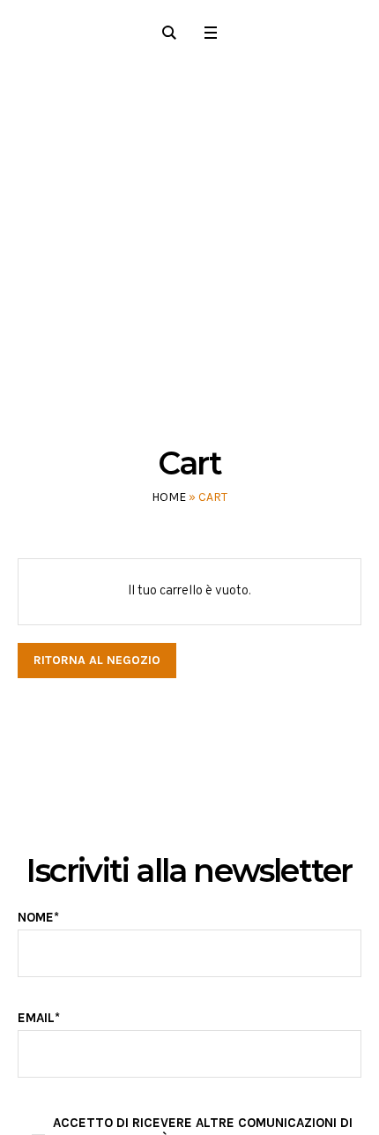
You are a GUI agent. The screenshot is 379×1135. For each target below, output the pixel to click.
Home (169, 496)
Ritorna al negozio (96, 660)
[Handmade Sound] (189, 229)
